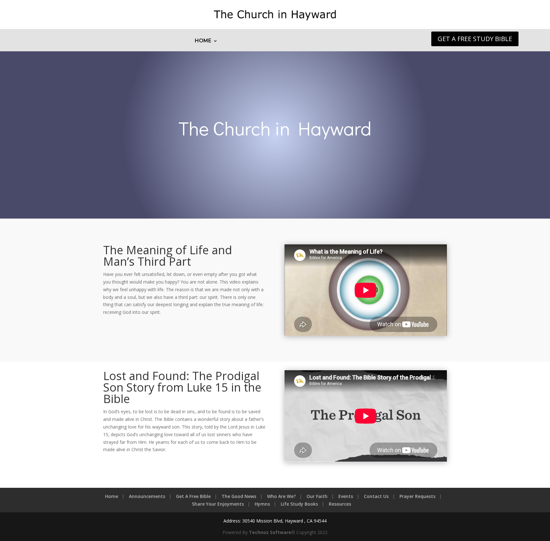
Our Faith (317, 496)
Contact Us (376, 496)
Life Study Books (299, 504)
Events (345, 496)
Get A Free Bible (193, 496)
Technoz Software (270, 532)
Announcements (147, 496)
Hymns (262, 504)
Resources (340, 504)
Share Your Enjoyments (218, 504)
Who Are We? (281, 496)
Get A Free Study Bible (475, 38)
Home (203, 41)
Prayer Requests (417, 496)
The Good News (239, 496)
